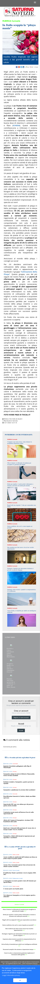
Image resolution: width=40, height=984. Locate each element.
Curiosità (16, 20)
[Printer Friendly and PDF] (31, 67)
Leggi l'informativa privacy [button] (11, 975)
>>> (25, 911)
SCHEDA (16, 125)
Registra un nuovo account (21, 717)
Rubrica (6, 20)
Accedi (21, 730)
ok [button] (20, 980)
